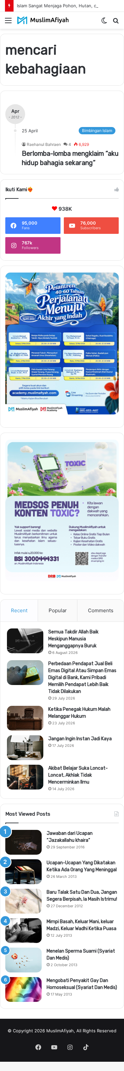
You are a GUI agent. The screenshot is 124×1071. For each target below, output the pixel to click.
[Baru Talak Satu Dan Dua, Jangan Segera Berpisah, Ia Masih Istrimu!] (23, 901)
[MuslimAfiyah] (43, 20)
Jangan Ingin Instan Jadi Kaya (80, 739)
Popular (58, 610)
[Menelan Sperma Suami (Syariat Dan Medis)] (23, 960)
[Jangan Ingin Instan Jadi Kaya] (25, 747)
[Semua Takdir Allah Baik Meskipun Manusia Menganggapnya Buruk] (25, 640)
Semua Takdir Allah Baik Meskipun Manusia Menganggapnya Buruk (73, 639)
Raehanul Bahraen (44, 144)
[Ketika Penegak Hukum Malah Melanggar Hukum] (25, 718)
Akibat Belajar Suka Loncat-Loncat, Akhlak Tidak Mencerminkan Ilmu (78, 775)
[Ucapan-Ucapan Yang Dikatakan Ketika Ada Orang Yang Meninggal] (23, 871)
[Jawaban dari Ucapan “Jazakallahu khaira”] (23, 842)
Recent (19, 610)
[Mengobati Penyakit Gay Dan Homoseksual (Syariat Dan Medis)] (23, 989)
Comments (100, 610)
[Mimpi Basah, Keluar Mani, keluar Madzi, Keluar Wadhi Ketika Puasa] (23, 930)
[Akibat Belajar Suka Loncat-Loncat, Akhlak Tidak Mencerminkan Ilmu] (25, 777)
